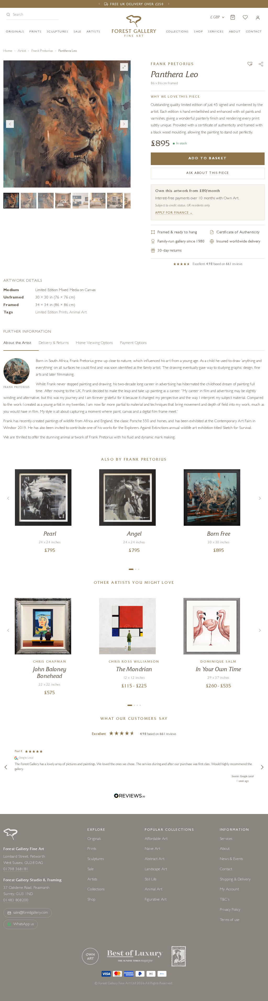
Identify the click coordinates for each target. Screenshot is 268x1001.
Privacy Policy (230, 910)
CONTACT (254, 31)
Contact (226, 870)
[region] (134, 767)
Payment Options (133, 343)
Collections (177, 31)
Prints (35, 31)
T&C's (224, 900)
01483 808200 (16, 901)
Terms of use (229, 920)
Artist (22, 51)
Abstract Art (154, 859)
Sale (77, 31)
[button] (32, 15)
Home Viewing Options (94, 343)
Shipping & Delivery (235, 880)
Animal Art (78, 313)
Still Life (151, 880)
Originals (15, 31)
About (235, 31)
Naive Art (152, 849)
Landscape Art (156, 870)
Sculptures (57, 31)
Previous (10, 124)
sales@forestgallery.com (30, 913)
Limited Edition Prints (51, 313)
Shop (198, 31)
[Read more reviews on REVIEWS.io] (129, 796)
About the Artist (17, 343)
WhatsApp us (23, 924)
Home (7, 51)
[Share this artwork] (261, 64)
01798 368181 (16, 870)
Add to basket (207, 158)
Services (226, 839)
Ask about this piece (207, 173)
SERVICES (216, 31)
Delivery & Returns (54, 343)
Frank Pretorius (42, 51)
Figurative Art (155, 900)
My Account (229, 890)
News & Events (231, 859)
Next (124, 124)
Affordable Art (156, 839)
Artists (93, 31)
